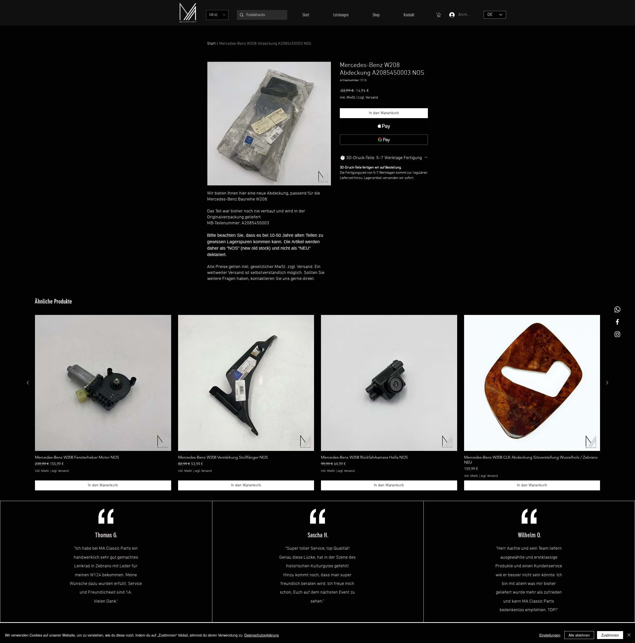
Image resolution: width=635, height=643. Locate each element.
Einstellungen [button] (549, 635)
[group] (317, 403)
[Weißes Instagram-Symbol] (617, 334)
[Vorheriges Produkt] (28, 383)
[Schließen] (629, 635)
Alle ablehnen (579, 635)
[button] (217, 15)
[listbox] (217, 15)
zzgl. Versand (368, 98)
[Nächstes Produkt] (607, 383)
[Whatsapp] (617, 309)
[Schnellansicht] (103, 383)
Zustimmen (610, 635)
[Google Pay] (384, 140)
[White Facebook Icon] (617, 322)
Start (211, 43)
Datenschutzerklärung (261, 635)
